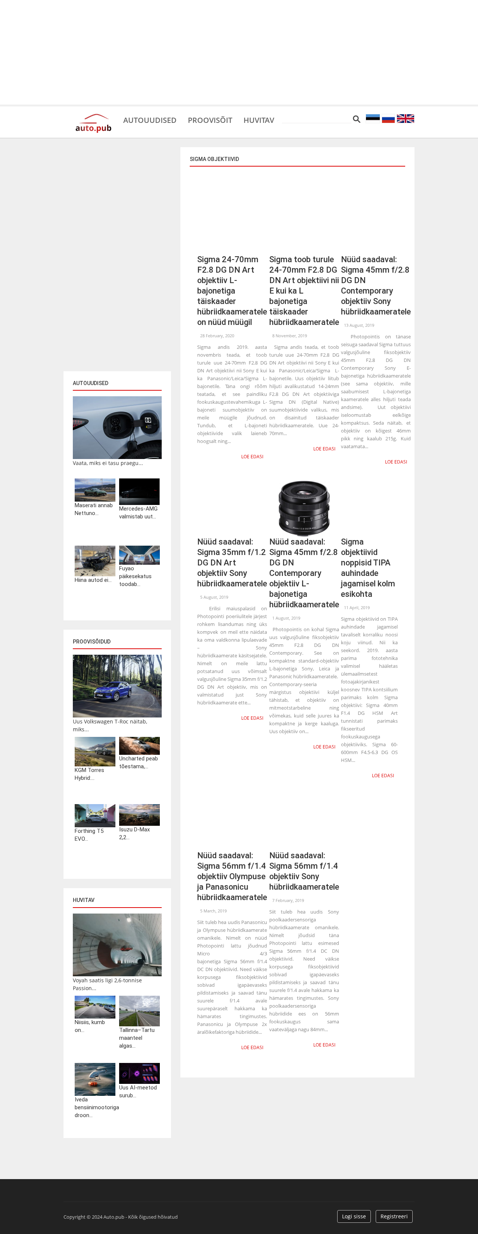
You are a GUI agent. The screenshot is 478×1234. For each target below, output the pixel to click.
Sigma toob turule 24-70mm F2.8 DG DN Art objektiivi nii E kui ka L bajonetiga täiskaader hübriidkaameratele (304, 291)
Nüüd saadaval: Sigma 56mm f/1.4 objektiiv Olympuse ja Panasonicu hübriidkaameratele (232, 876)
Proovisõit (210, 119)
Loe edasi (252, 456)
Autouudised (150, 119)
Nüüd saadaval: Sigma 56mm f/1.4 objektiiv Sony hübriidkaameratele (304, 871)
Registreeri (394, 1216)
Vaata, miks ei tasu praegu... (108, 462)
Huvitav (258, 119)
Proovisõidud (92, 642)
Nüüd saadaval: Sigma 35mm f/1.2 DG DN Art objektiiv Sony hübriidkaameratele (232, 562)
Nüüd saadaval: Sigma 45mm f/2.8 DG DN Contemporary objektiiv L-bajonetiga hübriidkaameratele (304, 573)
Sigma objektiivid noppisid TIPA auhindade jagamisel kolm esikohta (368, 568)
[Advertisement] (239, 52)
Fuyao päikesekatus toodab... (135, 576)
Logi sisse (354, 1216)
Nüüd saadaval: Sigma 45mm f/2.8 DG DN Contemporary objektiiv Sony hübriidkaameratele (376, 285)
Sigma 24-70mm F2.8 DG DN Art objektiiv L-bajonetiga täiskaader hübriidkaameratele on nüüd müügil (232, 291)
